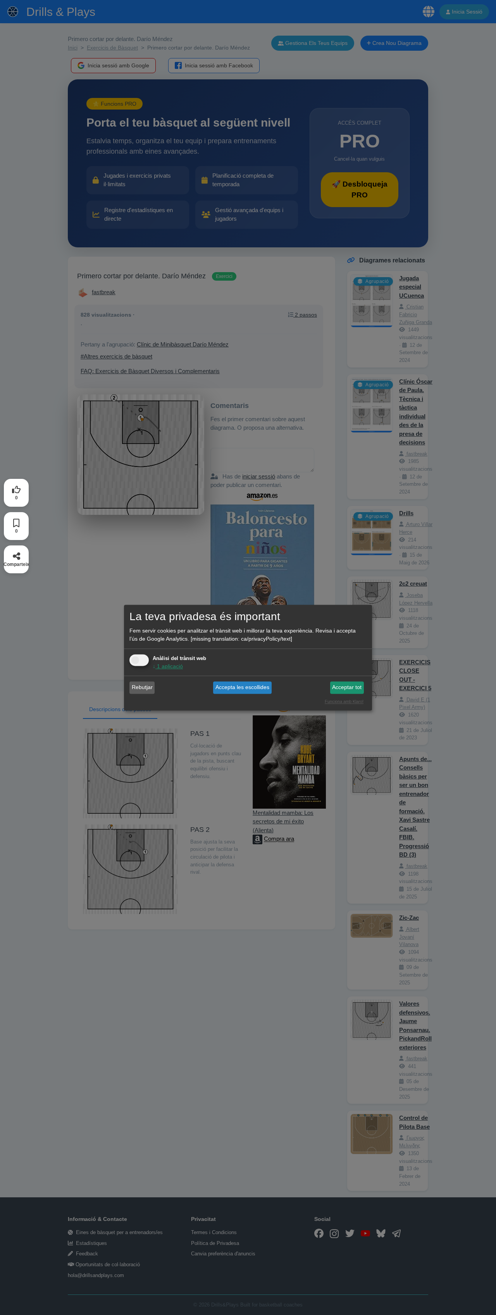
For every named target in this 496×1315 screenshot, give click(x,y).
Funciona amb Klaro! (344, 701)
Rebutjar (142, 687)
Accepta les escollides (242, 687)
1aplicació (168, 666)
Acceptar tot (347, 687)
